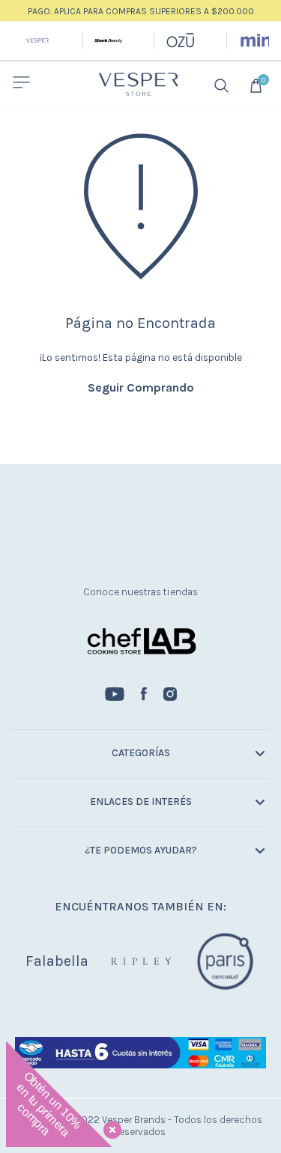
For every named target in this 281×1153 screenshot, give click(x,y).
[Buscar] (223, 86)
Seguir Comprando (141, 387)
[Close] (109, 1127)
